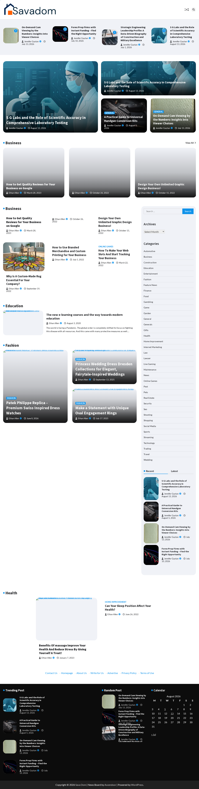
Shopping (148, 420)
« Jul (153, 734)
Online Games (105, 246)
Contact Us (51, 672)
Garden (147, 313)
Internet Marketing (153, 347)
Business (148, 256)
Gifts (146, 330)
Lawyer (147, 358)
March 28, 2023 (34, 193)
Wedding (148, 459)
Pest (146, 386)
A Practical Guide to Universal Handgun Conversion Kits (123, 119)
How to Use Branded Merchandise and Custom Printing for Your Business (69, 251)
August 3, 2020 (74, 323)
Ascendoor (110, 784)
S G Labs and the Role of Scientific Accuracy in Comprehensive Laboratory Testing (182, 32)
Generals (148, 324)
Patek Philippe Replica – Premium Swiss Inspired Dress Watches (33, 407)
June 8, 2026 (33, 418)
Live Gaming (149, 364)
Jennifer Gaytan (31, 41)
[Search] (193, 9)
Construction (150, 262)
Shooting (148, 414)
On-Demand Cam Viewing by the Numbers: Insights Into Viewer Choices (35, 32)
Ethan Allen (14, 193)
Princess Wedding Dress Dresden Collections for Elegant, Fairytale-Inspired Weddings (103, 369)
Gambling (148, 301)
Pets (146, 392)
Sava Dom (80, 784)
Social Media (150, 426)
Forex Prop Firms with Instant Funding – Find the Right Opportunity (83, 30)
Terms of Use (147, 672)
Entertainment (151, 273)
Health (147, 335)
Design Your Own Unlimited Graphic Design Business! (115, 222)
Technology (149, 443)
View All (189, 142)
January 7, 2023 (67, 658)
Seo (145, 409)
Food (146, 296)
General (109, 113)
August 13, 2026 (177, 44)
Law (146, 352)
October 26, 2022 (101, 193)
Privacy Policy (129, 672)
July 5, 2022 (78, 259)
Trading (147, 448)
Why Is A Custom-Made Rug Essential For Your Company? (23, 280)
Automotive (149, 251)
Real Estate (149, 397)
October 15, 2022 (167, 193)
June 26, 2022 (132, 614)
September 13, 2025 (105, 380)
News (146, 375)
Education (148, 268)
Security (148, 403)
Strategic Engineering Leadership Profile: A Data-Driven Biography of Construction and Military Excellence (133, 34)
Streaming (148, 437)
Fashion (11, 398)
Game (146, 307)
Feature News (150, 284)
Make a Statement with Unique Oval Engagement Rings (102, 410)
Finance (147, 290)
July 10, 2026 (124, 723)
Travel (147, 454)
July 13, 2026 (28, 44)
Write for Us (97, 672)
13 (172, 713)
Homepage (67, 672)
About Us (81, 672)
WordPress (137, 784)
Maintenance (150, 369)
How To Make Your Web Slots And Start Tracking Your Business (114, 254)
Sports (147, 431)
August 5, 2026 (169, 518)
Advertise (112, 672)
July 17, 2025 (102, 418)
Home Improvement (153, 341)
